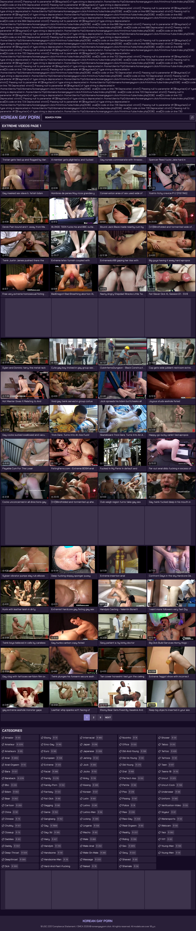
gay (50, 825)
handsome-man (56, 859)
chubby (12, 825)
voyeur (168, 812)
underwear (170, 791)
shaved (129, 859)
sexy (128, 852)
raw (128, 812)
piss (128, 791)
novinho (129, 737)
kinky (89, 778)
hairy (50, 839)
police (128, 805)
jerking (90, 758)
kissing (90, 785)
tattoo (168, 751)
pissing (129, 798)
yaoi (167, 832)
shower (168, 737)
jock (89, 764)
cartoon (13, 805)
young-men (170, 852)
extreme (52, 764)
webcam (169, 825)
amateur (14, 744)
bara (11, 771)
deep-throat (16, 852)
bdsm (12, 791)
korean (90, 791)
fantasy (52, 791)
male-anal (92, 846)
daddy (12, 846)
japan (90, 744)
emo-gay (52, 744)
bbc (11, 785)
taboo (168, 744)
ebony (50, 737)
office (129, 744)
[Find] (192, 117)
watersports (171, 818)
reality (130, 832)
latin (89, 798)
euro (50, 751)
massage (92, 859)
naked (89, 866)
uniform (169, 798)
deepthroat (15, 859)
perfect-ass (132, 778)
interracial (92, 737)
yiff (166, 839)
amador (12, 737)
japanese (92, 751)
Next (108, 717)
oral (128, 771)
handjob (52, 846)
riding (129, 839)
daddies (12, 839)
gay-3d (52, 832)
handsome (53, 852)
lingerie (91, 825)
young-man (171, 846)
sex (128, 846)
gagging (52, 805)
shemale (130, 866)
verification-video (174, 805)
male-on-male (94, 852)
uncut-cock (171, 785)
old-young (131, 764)
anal (11, 758)
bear (11, 798)
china (11, 812)
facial (51, 771)
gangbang (53, 818)
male (89, 839)
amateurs (14, 751)
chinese (12, 818)
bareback (14, 778)
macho (90, 832)
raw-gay (131, 818)
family (51, 778)
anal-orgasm (15, 764)
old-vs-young (133, 758)
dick (11, 866)
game (51, 812)
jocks (89, 771)
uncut (168, 778)
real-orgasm (132, 825)
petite (129, 785)
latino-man (92, 812)
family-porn (54, 785)
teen (167, 764)
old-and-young (134, 751)
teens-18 (169, 771)
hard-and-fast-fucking (57, 867)
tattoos (169, 758)
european (53, 758)
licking (90, 818)
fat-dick (52, 798)
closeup (12, 832)
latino (90, 805)
